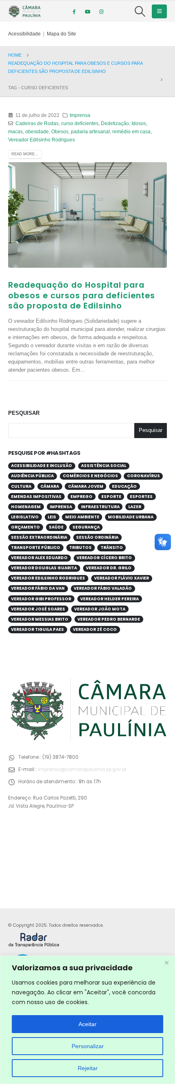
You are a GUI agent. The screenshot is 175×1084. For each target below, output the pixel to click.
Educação (124, 486)
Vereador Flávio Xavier (121, 578)
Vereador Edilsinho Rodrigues (41, 139)
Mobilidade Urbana (130, 517)
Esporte (111, 497)
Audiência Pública (32, 476)
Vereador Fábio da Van (38, 588)
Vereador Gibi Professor (41, 599)
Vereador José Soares (38, 609)
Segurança (86, 527)
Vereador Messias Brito (39, 619)
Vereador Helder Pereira (109, 599)
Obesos (59, 131)
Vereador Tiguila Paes (37, 629)
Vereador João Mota (99, 609)
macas (15, 131)
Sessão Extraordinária (39, 537)
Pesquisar (23, 413)
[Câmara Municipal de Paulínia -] (24, 11)
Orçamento (25, 527)
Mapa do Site (61, 33)
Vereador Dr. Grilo (108, 568)
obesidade (37, 131)
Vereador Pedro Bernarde (108, 619)
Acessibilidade (24, 33)
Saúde (56, 527)
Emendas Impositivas (36, 497)
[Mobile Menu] (159, 11)
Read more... (24, 154)
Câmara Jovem (85, 486)
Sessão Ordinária (97, 537)
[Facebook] (73, 11)
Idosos (138, 123)
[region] (87, 1020)
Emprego (81, 497)
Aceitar (87, 1024)
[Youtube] (87, 11)
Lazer (134, 507)
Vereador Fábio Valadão (103, 588)
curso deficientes (79, 123)
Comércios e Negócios (90, 476)
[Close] (166, 962)
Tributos (80, 547)
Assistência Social (103, 466)
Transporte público (35, 547)
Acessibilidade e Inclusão (41, 466)
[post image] (87, 215)
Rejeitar (88, 1068)
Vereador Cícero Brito (104, 558)
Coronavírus (143, 476)
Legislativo (25, 517)
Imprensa (80, 115)
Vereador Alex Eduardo (39, 558)
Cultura (21, 486)
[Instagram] (101, 11)
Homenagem (26, 507)
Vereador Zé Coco (95, 629)
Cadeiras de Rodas (37, 123)
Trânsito (112, 547)
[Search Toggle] (140, 11)
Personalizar (88, 1046)
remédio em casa (131, 131)
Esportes (141, 497)
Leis (52, 517)
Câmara (49, 486)
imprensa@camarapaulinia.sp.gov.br (82, 769)
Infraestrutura (100, 507)
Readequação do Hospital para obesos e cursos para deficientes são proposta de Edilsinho (81, 295)
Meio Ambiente (82, 517)
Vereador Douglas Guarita (44, 568)
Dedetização (115, 123)
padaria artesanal (90, 131)
